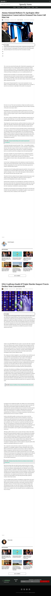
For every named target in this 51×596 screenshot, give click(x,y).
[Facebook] (3, 47)
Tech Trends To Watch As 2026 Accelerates (17, 259)
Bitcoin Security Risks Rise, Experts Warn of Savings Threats (27, 269)
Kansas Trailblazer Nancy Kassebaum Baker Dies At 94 (6, 269)
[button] (16, 581)
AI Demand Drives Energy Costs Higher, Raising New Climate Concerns (17, 270)
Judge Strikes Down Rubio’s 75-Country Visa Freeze (27, 259)
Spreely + (3, 1)
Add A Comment (17, 275)
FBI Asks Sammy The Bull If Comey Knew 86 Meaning (6, 259)
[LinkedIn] (3, 51)
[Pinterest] (3, 54)
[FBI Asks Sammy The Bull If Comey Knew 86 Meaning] (6, 254)
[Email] (3, 56)
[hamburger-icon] (50, 1)
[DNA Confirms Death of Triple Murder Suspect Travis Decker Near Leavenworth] (17, 301)
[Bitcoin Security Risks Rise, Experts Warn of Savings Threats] (28, 264)
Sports (37, 7)
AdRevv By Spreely (32, 592)
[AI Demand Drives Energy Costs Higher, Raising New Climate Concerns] (17, 264)
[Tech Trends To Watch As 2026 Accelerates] (17, 254)
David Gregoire (11, 242)
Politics (14, 7)
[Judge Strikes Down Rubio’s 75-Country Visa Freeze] (28, 254)
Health (33, 7)
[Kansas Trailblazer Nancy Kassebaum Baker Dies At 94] (6, 264)
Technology (28, 7)
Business (18, 7)
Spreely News (25, 4)
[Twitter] (3, 49)
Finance (23, 7)
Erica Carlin (10, 540)
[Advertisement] (19, 59)
